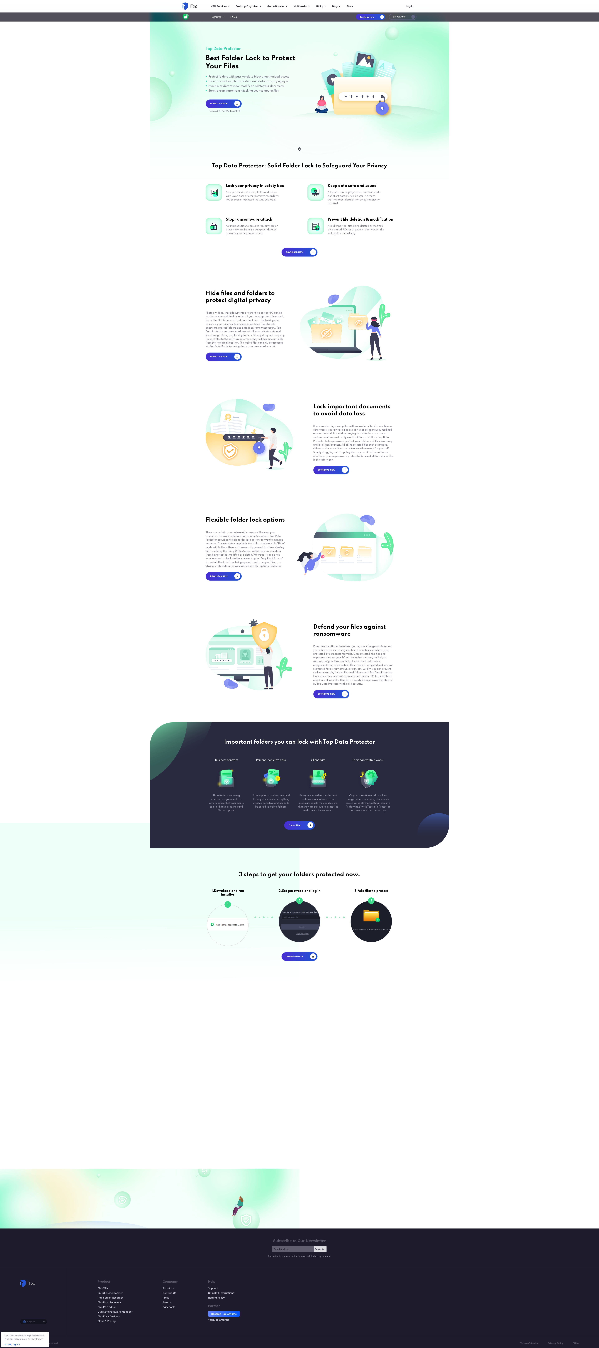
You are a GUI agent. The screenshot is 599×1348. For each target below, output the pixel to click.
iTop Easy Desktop (108, 1316)
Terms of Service (529, 1343)
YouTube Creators (218, 1319)
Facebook (169, 1307)
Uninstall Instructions (221, 1292)
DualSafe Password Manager (115, 1311)
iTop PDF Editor (107, 1307)
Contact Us (169, 1292)
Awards (167, 1302)
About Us (168, 1288)
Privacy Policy (555, 1343)
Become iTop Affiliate (224, 1313)
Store (350, 6)
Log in (409, 6)
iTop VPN (103, 1288)
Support (213, 1288)
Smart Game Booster (110, 1292)
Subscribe (320, 1249)
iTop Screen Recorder (110, 1297)
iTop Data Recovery (109, 1302)
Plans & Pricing (107, 1321)
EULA (576, 1343)
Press (166, 1297)
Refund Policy (216, 1297)
